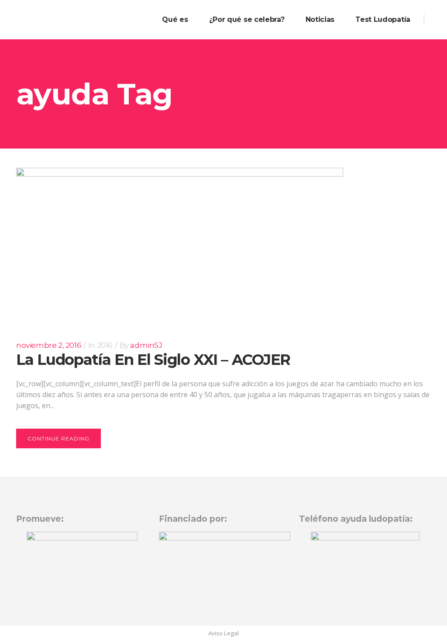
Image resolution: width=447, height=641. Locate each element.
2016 (105, 345)
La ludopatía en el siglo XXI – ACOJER (153, 359)
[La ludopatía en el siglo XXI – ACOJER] (179, 245)
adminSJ (146, 345)
